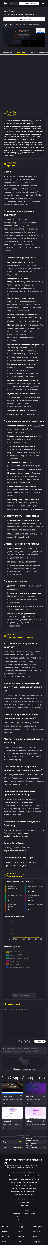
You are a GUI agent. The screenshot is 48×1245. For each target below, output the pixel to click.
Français (5, 1236)
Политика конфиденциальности (24, 1214)
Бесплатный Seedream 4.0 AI (24, 1195)
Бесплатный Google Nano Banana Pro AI (24, 1191)
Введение (7, 52)
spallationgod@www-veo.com (16, 836)
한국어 (5, 1241)
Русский (36, 1231)
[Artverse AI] (5, 3)
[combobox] (13, 3)
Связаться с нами (24, 1220)
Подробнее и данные (22, 995)
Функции (21, 52)
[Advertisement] (24, 82)
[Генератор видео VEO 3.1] (12, 1088)
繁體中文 (36, 1236)
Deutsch (21, 1231)
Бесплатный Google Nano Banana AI (24, 1188)
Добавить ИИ (24, 1206)
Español (5, 1231)
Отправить (40, 1041)
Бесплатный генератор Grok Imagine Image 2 (24, 1176)
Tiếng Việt (37, 1241)
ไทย (19, 1241)
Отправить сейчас (29, 3)
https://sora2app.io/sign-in (15, 851)
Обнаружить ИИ (24, 1203)
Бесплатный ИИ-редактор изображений (24, 1182)
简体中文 (21, 1236)
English (5, 1227)
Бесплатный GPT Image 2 (24, 1185)
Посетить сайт (23, 19)
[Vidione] (35, 1113)
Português (37, 1227)
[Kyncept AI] (12, 1113)
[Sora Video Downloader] (35, 1088)
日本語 (20, 1227)
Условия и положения (24, 1217)
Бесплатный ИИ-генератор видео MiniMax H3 (24, 1179)
